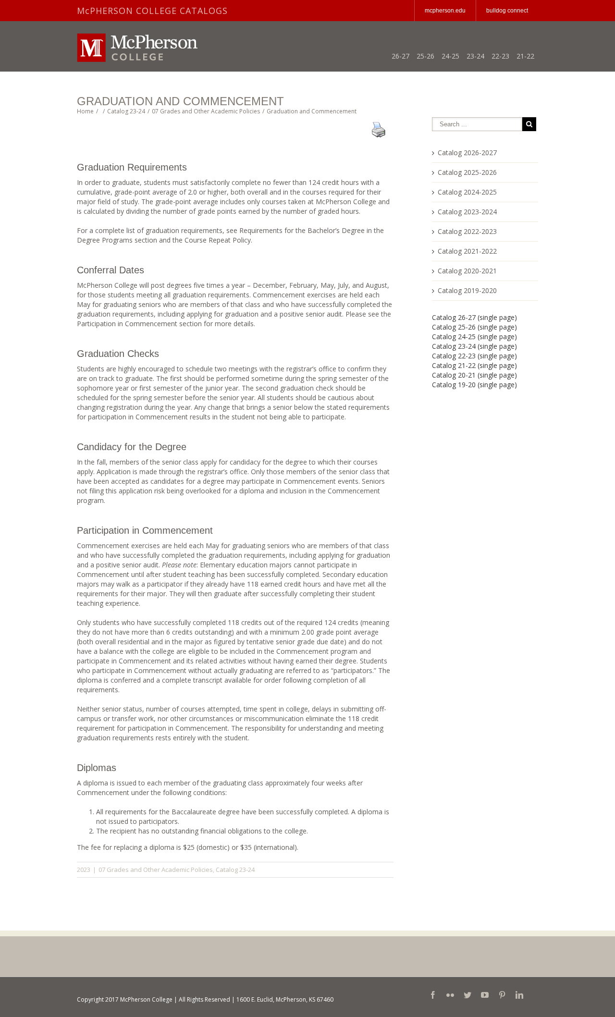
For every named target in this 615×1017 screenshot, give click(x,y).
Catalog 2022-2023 (467, 231)
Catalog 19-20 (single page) (474, 384)
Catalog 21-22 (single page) (474, 365)
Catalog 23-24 (235, 869)
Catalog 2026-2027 (467, 152)
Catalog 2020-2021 (467, 270)
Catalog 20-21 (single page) (474, 375)
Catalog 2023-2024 (467, 211)
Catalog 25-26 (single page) (474, 326)
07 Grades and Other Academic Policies (155, 869)
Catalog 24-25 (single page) (474, 336)
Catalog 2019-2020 (467, 290)
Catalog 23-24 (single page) (474, 346)
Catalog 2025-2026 (467, 172)
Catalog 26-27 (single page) (474, 317)
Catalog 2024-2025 (467, 191)
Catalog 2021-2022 (467, 251)
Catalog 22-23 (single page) (474, 355)
